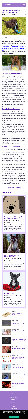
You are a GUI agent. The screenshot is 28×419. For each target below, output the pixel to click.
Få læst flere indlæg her (14, 187)
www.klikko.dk (15, 402)
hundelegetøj (23, 14)
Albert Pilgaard (17, 258)
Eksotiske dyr (7, 222)
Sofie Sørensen (12, 14)
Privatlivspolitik (16, 417)
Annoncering (14, 408)
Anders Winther (15, 220)
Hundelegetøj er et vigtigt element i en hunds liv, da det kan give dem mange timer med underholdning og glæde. (14, 48)
